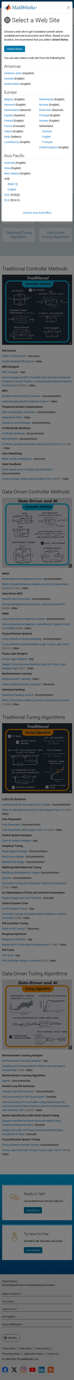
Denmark (9, 104)
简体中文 (13, 184)
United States (12, 83)
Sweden (43, 120)
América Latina (13, 73)
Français (47, 142)
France (8, 126)
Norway (43, 104)
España (8, 115)
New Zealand (12, 173)
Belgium (9, 99)
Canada (8, 78)
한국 (6, 200)
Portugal (44, 115)
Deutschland (11, 110)
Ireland (8, 131)
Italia (7, 136)
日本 (6, 194)
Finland (8, 120)
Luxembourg (11, 142)
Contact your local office (37, 212)
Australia (9, 162)
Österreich (45, 110)
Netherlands (46, 99)
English (46, 136)
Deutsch (47, 131)
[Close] (68, 7)
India (7, 168)
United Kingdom (48, 147)
